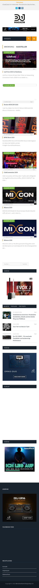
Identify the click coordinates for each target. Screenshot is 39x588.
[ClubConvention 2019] (19, 161)
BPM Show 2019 (9, 137)
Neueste (6, 306)
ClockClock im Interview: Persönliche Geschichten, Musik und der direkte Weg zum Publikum (20, 4)
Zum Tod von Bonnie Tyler (21, 327)
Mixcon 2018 (8, 240)
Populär (14, 306)
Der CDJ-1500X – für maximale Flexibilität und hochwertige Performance (22, 338)
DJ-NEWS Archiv (9, 52)
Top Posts (22, 306)
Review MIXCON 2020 (11, 105)
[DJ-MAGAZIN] (19, 18)
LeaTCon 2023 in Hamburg (13, 72)
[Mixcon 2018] (19, 228)
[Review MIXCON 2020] (19, 93)
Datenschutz (6, 574)
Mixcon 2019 (8, 207)
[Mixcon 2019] (19, 196)
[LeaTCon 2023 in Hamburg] (19, 60)
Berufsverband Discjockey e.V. (25, 583)
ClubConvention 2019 (11, 172)
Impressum (5, 570)
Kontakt (4, 566)
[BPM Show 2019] (19, 126)
